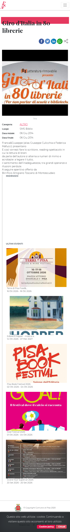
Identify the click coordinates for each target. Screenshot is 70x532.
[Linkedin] (53, 41)
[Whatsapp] (60, 41)
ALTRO (24, 124)
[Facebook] (41, 41)
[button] (66, 40)
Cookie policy (46, 527)
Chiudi (61, 527)
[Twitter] (47, 41)
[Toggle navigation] (65, 5)
